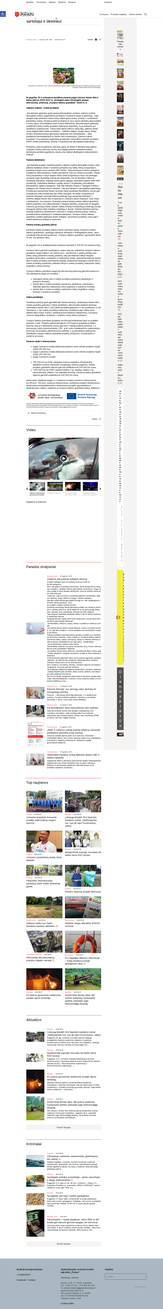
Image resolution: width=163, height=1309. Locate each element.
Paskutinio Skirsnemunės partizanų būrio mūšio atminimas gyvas (43, 883)
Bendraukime (69, 955)
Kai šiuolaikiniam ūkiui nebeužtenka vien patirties (72, 707)
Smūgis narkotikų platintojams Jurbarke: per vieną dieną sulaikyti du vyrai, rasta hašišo (120, 337)
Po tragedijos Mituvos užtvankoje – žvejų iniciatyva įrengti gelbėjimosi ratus (82, 961)
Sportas (28, 814)
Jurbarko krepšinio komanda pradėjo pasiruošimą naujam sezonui (41, 820)
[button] (3, 14)
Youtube (31, 1280)
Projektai (29, 877)
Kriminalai (50, 1153)
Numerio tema (30, 920)
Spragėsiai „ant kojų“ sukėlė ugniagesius (68, 1196)
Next (120, 734)
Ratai (56, 1216)
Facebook (22, 1280)
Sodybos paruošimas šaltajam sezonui (67, 579)
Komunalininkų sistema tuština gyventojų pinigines (120, 294)
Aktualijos (68, 814)
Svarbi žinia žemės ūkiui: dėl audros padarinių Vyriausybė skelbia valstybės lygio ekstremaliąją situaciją (72, 1105)
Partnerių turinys (31, 39)
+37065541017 (123, 648)
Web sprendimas (140, 1287)
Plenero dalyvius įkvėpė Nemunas (83, 891)
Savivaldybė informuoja (34, 954)
